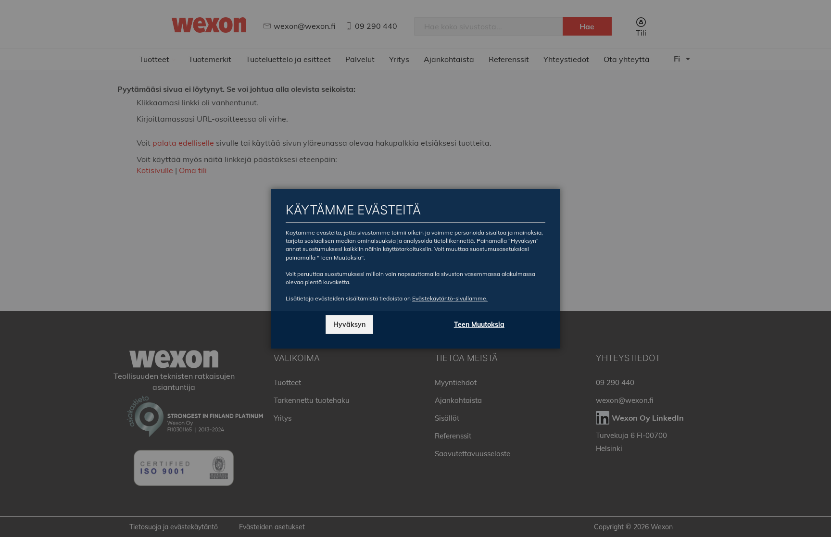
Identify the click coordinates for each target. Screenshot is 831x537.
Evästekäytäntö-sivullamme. (450, 298)
